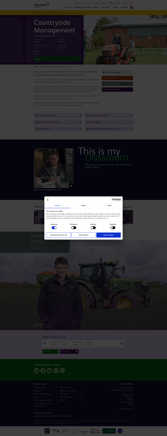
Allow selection (83, 235)
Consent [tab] (57, 205)
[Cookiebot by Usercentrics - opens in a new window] (113, 199)
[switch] (73, 227)
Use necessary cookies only (58, 235)
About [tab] (110, 205)
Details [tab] (83, 205)
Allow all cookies (108, 235)
